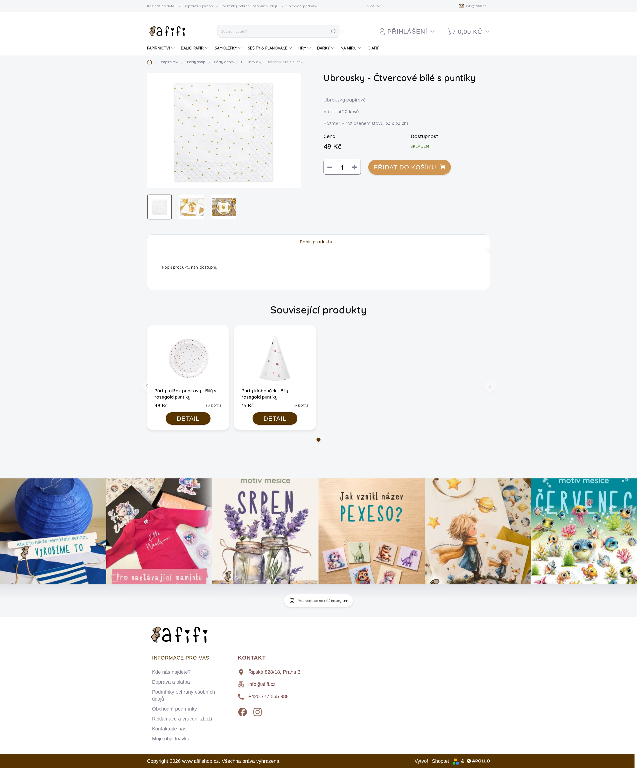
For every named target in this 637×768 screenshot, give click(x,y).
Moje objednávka (170, 738)
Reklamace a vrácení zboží (182, 718)
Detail (188, 418)
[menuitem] (161, 48)
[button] (318, 440)
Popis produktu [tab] (316, 242)
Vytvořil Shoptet (432, 761)
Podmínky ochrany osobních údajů (249, 6)
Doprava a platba (198, 6)
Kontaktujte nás (169, 728)
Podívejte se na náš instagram (323, 600)
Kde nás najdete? (161, 6)
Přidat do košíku (404, 167)
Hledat (333, 31)
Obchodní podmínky (302, 6)
